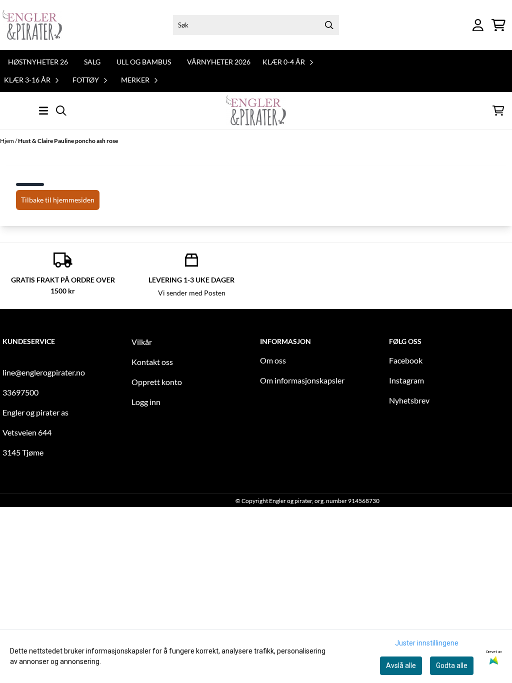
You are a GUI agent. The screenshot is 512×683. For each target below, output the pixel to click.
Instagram (406, 380)
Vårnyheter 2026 (218, 62)
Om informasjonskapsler (302, 380)
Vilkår (142, 341)
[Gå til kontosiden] (478, 25)
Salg (92, 62)
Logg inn (146, 401)
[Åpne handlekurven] (499, 25)
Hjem (7, 140)
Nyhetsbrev (409, 400)
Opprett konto (157, 381)
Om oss (273, 360)
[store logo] (32, 25)
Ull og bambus (143, 62)
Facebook (405, 360)
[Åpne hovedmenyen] (43, 111)
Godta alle (452, 666)
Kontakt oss (152, 361)
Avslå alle (401, 666)
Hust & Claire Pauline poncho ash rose (68, 140)
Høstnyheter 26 (38, 62)
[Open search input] (61, 111)
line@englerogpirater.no (43, 372)
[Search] (329, 25)
